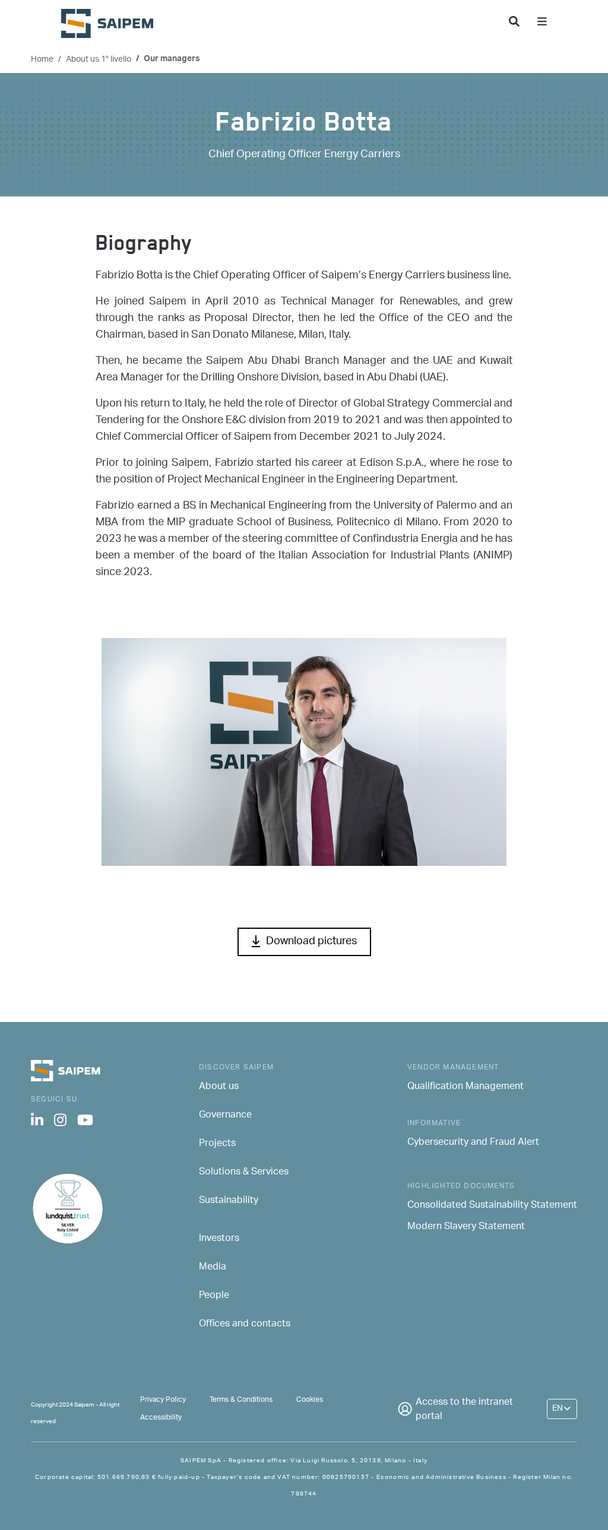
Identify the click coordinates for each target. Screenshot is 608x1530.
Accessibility (161, 1418)
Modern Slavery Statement (466, 1227)
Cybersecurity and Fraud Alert (473, 1143)
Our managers (172, 60)
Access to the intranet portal (464, 1410)
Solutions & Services (244, 1173)
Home (42, 59)
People (214, 1296)
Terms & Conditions (241, 1400)
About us (219, 1087)
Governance (225, 1116)
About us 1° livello (98, 59)
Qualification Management (465, 1087)
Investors (219, 1239)
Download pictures (311, 942)
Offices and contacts (244, 1325)
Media (212, 1268)
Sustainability (228, 1201)
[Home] (112, 23)
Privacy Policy (163, 1400)
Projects (217, 1144)
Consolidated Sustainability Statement (492, 1206)
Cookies (309, 1400)
